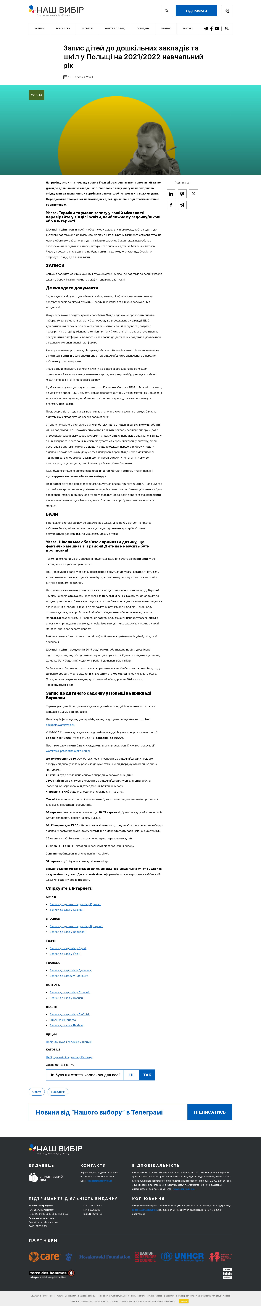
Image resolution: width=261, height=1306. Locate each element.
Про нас (166, 28)
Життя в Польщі (115, 28)
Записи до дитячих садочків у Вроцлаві (76, 926)
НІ (131, 1075)
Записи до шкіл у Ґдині (65, 953)
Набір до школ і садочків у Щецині (69, 1042)
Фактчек (187, 28)
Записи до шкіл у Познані (66, 998)
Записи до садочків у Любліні (70, 1014)
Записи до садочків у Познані (70, 992)
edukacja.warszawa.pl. (60, 724)
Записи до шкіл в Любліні (66, 1025)
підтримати (196, 11)
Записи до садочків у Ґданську (71, 970)
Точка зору (63, 28)
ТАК (147, 1075)
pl (227, 28)
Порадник (143, 28)
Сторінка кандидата (63, 1020)
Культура (87, 28)
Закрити (184, 1301)
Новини (39, 28)
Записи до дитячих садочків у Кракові (75, 904)
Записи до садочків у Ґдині (68, 948)
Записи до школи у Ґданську (69, 975)
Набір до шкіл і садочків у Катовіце (69, 1057)
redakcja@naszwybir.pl (99, 1181)
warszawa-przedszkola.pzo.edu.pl (68, 751)
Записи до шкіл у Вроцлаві (68, 931)
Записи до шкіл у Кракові (67, 909)
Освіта (36, 95)
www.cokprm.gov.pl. (184, 1189)
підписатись (210, 1112)
